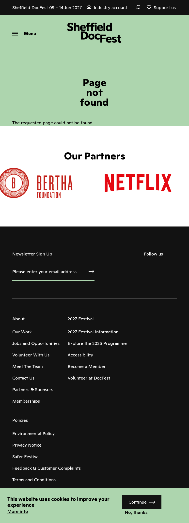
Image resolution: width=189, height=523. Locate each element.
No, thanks (136, 512)
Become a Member (87, 366)
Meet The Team (27, 366)
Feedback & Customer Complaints (46, 468)
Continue (137, 502)
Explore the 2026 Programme (97, 343)
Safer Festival (26, 456)
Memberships (26, 401)
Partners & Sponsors (32, 389)
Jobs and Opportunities (36, 343)
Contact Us (23, 378)
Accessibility (80, 355)
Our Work (22, 332)
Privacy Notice (27, 445)
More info (17, 511)
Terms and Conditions (34, 479)
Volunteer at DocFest (89, 378)
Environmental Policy (33, 433)
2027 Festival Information (93, 332)
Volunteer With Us (30, 355)
